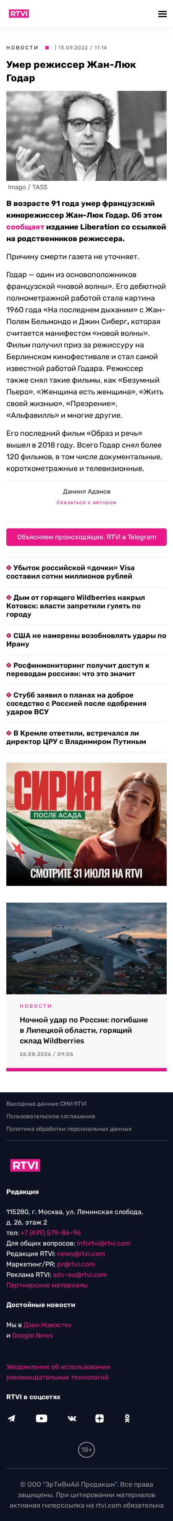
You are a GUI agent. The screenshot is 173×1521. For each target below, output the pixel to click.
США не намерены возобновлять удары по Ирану (86, 639)
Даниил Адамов (86, 491)
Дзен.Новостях (48, 1325)
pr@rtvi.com (76, 1264)
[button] (163, 14)
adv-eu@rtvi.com (80, 1275)
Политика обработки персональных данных (69, 1128)
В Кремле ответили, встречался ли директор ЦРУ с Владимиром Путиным (76, 737)
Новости (22, 48)
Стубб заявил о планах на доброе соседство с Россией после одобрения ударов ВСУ (76, 703)
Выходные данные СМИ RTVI (46, 1103)
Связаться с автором (86, 502)
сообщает (25, 227)
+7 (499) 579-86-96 (51, 1233)
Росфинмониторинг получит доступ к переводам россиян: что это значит (77, 669)
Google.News (32, 1335)
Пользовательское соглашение (50, 1116)
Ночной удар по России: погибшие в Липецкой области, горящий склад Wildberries (84, 1030)
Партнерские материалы (47, 1285)
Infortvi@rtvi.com (104, 1243)
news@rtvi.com (81, 1254)
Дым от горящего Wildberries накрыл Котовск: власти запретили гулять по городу (75, 605)
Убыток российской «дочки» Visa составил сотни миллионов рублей (70, 572)
